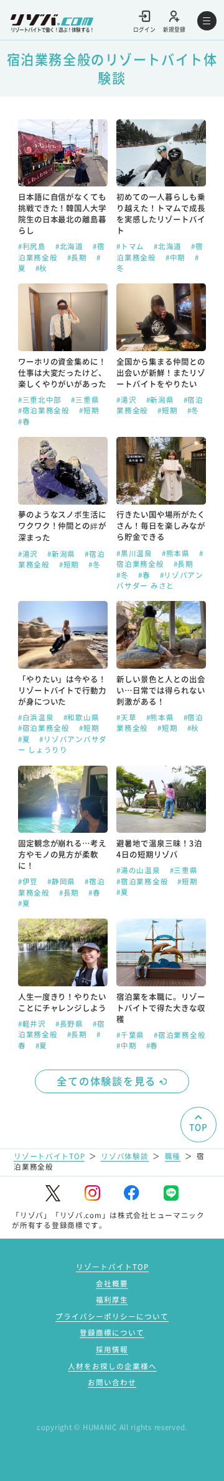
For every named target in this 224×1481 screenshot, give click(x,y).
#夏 (25, 739)
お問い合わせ (112, 1382)
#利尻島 (33, 246)
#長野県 (70, 1024)
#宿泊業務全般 (45, 410)
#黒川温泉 (135, 553)
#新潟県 (161, 400)
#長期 (78, 257)
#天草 (127, 717)
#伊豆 (29, 881)
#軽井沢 (33, 1024)
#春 (24, 421)
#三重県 (85, 400)
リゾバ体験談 (124, 1156)
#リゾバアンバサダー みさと (159, 580)
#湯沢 (127, 400)
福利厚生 (112, 1299)
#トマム (131, 246)
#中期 (177, 257)
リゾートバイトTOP (49, 1156)
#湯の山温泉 (139, 870)
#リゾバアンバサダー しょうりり (62, 744)
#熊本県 (177, 553)
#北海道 (70, 246)
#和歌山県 (81, 717)
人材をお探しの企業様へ (112, 1366)
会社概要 (112, 1283)
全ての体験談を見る (106, 1080)
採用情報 (112, 1349)
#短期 (89, 410)
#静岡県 (62, 881)
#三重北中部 (41, 400)
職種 (172, 1156)
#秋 (41, 268)
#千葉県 (131, 1035)
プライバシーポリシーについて (112, 1316)
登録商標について (112, 1332)
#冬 (193, 410)
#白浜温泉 (37, 717)
